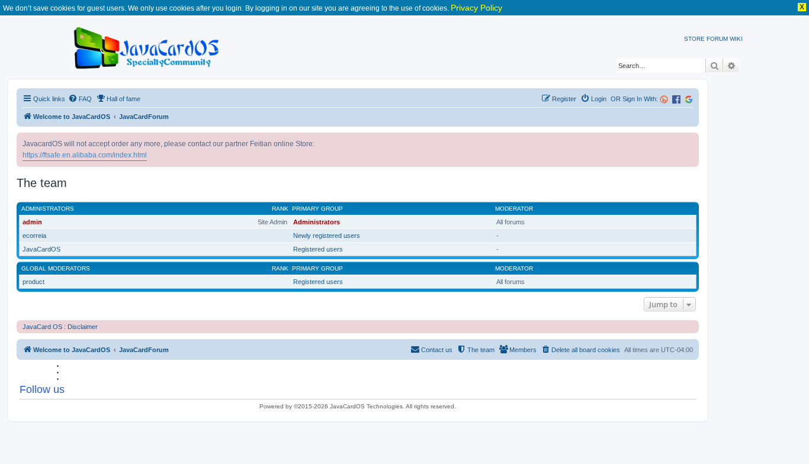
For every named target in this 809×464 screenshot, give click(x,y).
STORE (694, 39)
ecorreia (34, 235)
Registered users (318, 249)
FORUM (717, 39)
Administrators (47, 208)
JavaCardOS (41, 249)
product (33, 281)
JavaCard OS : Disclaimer (60, 326)
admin (32, 221)
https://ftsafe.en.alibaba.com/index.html (85, 155)
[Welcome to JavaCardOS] (147, 46)
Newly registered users (326, 235)
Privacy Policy (476, 7)
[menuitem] (80, 99)
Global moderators (55, 268)
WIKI (736, 39)
